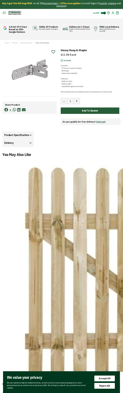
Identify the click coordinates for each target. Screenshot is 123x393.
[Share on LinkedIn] (18, 110)
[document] (61, 382)
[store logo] (14, 13)
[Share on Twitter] (10, 110)
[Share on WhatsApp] (14, 110)
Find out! (101, 121)
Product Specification (16, 135)
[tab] (18, 135)
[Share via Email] (24, 110)
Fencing (14, 43)
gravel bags (51, 3)
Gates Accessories (26, 43)
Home (7, 43)
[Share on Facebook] (6, 110)
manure (112, 3)
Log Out (113, 13)
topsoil (103, 3)
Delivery (9, 142)
